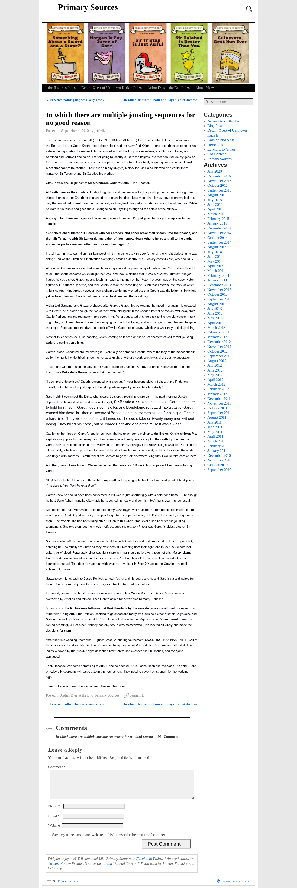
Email (54, 816)
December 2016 (219, 176)
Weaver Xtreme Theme (236, 881)
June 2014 (215, 256)
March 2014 (216, 271)
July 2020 (214, 171)
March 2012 (216, 384)
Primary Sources (88, 7)
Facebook (143, 859)
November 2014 (219, 233)
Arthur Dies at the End (76, 695)
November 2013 (219, 290)
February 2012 (218, 389)
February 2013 (218, 332)
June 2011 (214, 427)
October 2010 (217, 465)
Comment (56, 767)
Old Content (216, 154)
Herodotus (215, 145)
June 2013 (215, 313)
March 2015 (216, 214)
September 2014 (219, 242)
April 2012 (215, 380)
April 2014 (215, 266)
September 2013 (219, 299)
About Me (202, 88)
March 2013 (216, 328)
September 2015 (219, 190)
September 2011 (219, 413)
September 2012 (219, 356)
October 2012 (217, 351)
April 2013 (215, 323)
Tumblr (107, 863)
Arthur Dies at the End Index (168, 88)
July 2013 (214, 308)
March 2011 (216, 441)
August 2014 (216, 247)
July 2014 (214, 252)
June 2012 (215, 370)
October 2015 (217, 185)
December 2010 (219, 455)
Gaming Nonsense (221, 140)
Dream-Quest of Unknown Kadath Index (111, 88)
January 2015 (217, 223)
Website (54, 825)
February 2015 (218, 219)
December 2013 (219, 285)
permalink (136, 695)
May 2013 (215, 318)
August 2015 (216, 195)
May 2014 (215, 261)
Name (54, 806)
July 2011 (214, 422)
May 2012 (215, 375)
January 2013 (217, 337)
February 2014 (218, 276)
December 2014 (219, 228)
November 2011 (219, 403)
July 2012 (214, 365)
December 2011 (219, 399)
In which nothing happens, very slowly (75, 100)
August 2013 (216, 304)
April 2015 (215, 209)
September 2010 (219, 470)
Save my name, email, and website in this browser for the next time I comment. (110, 835)
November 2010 (219, 460)
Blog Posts (215, 126)
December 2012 (219, 342)
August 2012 (216, 361)
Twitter (53, 863)
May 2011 (214, 432)
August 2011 (216, 417)
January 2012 (217, 394)
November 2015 (219, 181)
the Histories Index (62, 88)
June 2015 (215, 204)
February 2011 (218, 446)
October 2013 (217, 294)
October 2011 (217, 408)
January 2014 (217, 280)
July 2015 (214, 200)
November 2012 (219, 347)
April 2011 (215, 436)
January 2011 (217, 451)
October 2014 (217, 238)
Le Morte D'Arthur (221, 149)
